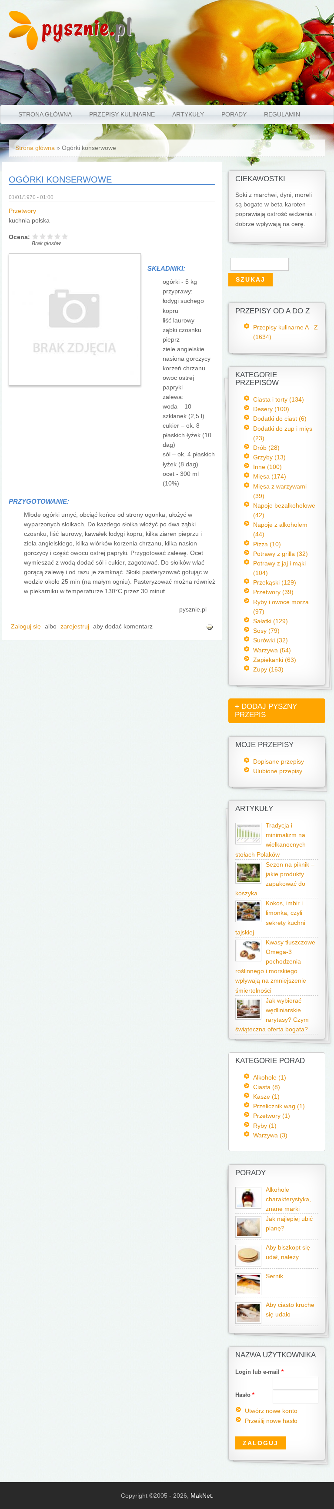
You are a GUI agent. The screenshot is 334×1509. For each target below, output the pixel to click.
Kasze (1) (266, 1096)
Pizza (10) (267, 544)
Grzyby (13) (269, 457)
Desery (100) (271, 409)
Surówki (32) (270, 640)
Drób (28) (266, 447)
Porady (234, 114)
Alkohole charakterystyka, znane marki (288, 1199)
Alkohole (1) (269, 1077)
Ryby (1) (265, 1125)
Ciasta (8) (266, 1087)
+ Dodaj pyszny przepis (266, 710)
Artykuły (188, 114)
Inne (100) (267, 466)
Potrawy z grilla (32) (280, 553)
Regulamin (282, 114)
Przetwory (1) (271, 1115)
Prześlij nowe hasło (271, 1421)
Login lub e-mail (259, 1372)
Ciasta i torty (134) (278, 399)
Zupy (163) (268, 669)
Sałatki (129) (270, 621)
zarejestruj (74, 626)
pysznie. (87, 27)
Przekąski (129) (274, 582)
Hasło (244, 1395)
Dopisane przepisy (278, 761)
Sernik (274, 1276)
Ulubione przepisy (277, 771)
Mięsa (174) (269, 476)
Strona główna (45, 114)
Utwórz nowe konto (271, 1411)
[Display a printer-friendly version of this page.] (209, 627)
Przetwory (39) (273, 591)
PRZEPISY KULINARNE (122, 114)
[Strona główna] (23, 47)
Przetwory (22, 211)
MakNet (201, 1495)
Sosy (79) (266, 630)
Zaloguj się (26, 626)
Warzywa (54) (272, 650)
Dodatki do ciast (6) (280, 418)
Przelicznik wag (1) (279, 1106)
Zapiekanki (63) (274, 659)
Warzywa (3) (270, 1135)
